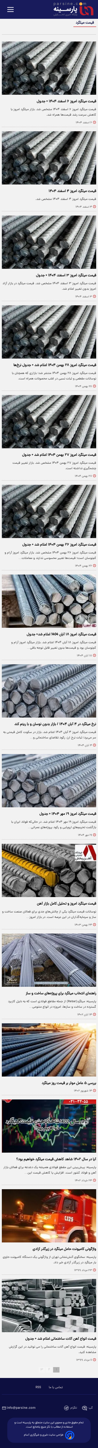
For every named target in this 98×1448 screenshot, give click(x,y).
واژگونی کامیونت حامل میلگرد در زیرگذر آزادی (64, 1249)
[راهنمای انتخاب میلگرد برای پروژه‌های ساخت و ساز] (49, 960)
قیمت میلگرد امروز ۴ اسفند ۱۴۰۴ (72, 191)
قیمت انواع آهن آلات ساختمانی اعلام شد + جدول (60, 1339)
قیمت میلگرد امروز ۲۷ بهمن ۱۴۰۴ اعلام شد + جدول (59, 455)
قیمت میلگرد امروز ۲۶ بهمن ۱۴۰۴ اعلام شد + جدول (59, 545)
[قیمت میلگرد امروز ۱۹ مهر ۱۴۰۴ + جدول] (49, 780)
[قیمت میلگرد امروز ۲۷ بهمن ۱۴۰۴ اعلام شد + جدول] (49, 421)
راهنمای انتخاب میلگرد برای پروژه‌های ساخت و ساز (61, 993)
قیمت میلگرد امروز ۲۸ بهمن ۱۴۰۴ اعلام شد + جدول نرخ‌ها (54, 365)
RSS (38, 1387)
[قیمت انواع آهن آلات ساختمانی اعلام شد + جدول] (49, 1305)
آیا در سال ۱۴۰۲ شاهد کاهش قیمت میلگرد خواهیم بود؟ (56, 1159)
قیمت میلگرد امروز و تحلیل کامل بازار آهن (66, 904)
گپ (91, 1408)
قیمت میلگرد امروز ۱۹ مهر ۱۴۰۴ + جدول (67, 814)
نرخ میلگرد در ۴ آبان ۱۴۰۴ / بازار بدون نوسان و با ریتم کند (55, 724)
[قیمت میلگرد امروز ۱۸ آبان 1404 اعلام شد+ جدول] (49, 601)
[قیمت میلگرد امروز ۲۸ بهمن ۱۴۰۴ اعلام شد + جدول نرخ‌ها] (49, 332)
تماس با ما (56, 1387)
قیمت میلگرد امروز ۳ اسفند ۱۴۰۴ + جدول (66, 275)
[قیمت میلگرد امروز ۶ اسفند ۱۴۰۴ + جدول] (49, 68)
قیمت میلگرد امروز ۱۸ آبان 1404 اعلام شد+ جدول (61, 634)
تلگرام (73, 1408)
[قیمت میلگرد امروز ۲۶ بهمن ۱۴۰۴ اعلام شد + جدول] (49, 511)
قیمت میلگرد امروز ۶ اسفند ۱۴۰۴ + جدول (66, 101)
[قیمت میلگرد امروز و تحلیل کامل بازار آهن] (49, 870)
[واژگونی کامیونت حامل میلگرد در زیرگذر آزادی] (49, 1215)
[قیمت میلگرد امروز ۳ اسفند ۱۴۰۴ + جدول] (49, 242)
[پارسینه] (71, 10)
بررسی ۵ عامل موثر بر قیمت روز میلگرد (69, 1083)
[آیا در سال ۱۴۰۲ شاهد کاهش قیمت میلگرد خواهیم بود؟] (49, 1126)
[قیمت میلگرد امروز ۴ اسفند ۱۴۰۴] (49, 157)
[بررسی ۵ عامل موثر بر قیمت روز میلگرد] (49, 1050)
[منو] (10, 9)
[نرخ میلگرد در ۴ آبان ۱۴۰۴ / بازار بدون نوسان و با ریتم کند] (49, 691)
